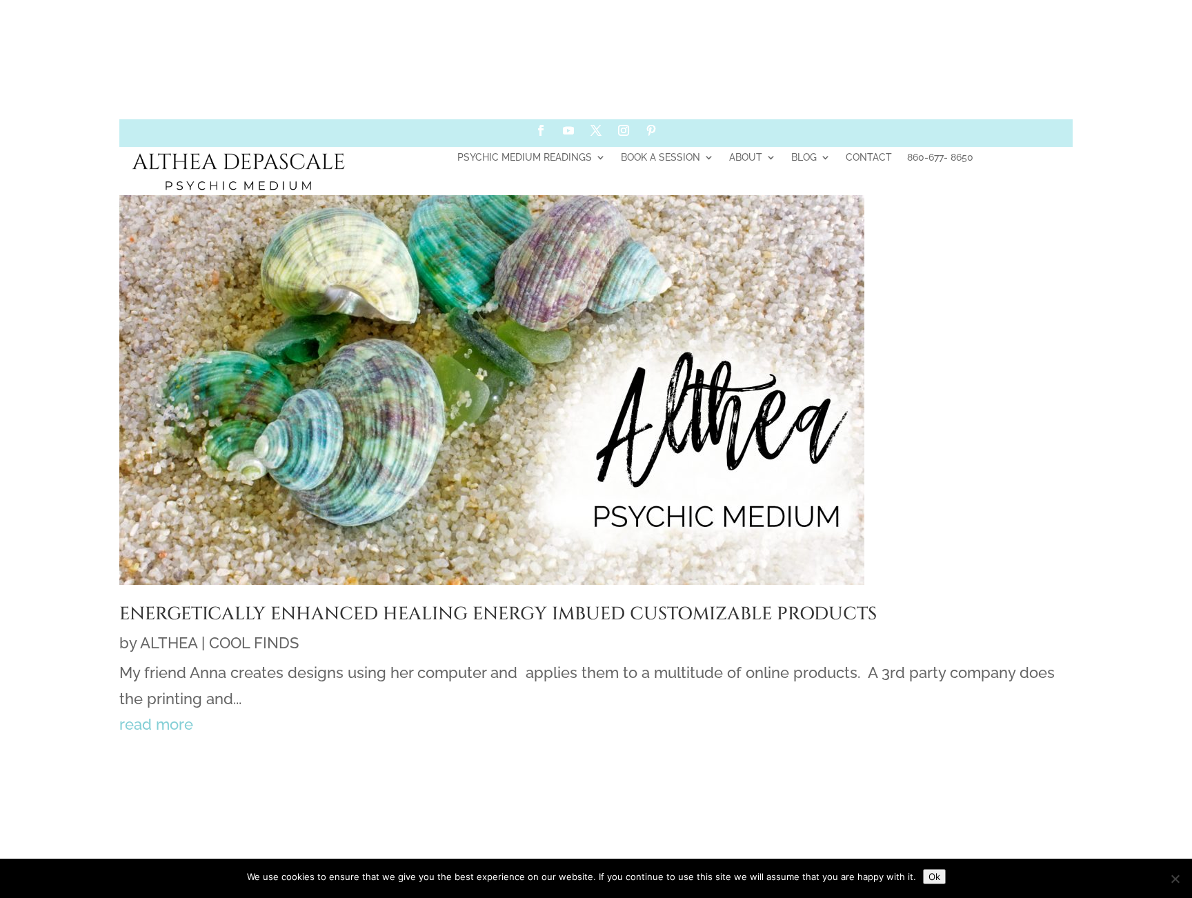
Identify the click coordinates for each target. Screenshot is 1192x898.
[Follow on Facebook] (541, 130)
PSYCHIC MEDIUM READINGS (524, 157)
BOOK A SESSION (660, 157)
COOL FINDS (254, 643)
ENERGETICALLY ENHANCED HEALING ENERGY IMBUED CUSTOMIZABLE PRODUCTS (498, 614)
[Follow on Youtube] (568, 130)
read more (156, 724)
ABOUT (745, 157)
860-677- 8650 (940, 157)
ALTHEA (168, 643)
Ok (934, 876)
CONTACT (869, 157)
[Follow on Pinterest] (651, 130)
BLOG (804, 157)
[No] (1175, 879)
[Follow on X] (596, 130)
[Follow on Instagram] (624, 130)
